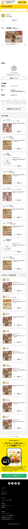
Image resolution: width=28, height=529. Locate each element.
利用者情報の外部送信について (7, 519)
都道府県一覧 (4, 493)
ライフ (11, 436)
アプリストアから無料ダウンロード (14, 475)
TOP (2, 436)
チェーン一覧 (6, 436)
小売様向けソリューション (6, 505)
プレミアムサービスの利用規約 (7, 515)
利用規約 (3, 511)
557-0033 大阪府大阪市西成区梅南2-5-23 (18, 90)
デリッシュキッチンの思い (6, 500)
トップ (2, 490)
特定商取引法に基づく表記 (6, 517)
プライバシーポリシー (5, 513)
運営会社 (3, 503)
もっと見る (23, 275)
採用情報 (3, 507)
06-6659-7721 (14, 95)
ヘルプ (2, 501)
